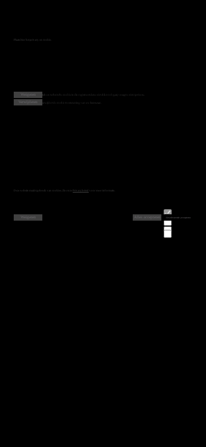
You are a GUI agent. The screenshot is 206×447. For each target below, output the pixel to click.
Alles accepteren (147, 217)
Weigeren (28, 94)
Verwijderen (28, 102)
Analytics (178, 229)
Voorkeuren (178, 220)
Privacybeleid (81, 190)
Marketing (178, 233)
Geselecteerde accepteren (178, 217)
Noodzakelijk (179, 212)
